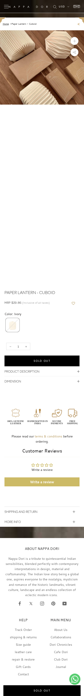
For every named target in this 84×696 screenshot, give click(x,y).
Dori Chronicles (61, 644)
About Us (60, 630)
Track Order (23, 630)
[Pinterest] (53, 603)
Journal (61, 667)
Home (6, 23)
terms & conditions (48, 436)
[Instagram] (42, 603)
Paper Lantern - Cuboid (24, 23)
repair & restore (23, 659)
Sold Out (42, 361)
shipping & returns (23, 637)
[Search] (55, 6)
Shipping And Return (20, 511)
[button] (12, 325)
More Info (12, 521)
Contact (23, 674)
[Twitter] (31, 603)
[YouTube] (64, 603)
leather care (23, 652)
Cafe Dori (61, 652)
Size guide (23, 644)
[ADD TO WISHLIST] (73, 303)
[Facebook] (20, 603)
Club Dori (61, 659)
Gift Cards (23, 667)
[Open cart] (75, 6)
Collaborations (60, 637)
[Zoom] (74, 41)
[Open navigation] (6, 6)
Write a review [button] (42, 481)
